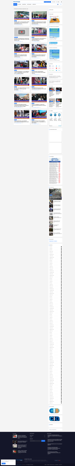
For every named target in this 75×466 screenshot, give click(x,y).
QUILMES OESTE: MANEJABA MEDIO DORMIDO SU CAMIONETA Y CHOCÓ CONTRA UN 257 (20, 55)
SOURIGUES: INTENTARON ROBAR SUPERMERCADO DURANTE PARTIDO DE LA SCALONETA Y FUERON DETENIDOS (54, 448)
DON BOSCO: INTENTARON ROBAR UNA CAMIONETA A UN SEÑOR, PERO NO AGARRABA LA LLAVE (51, 94)
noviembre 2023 (56, 290)
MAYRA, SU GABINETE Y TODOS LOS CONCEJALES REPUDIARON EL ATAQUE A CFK (39, 105)
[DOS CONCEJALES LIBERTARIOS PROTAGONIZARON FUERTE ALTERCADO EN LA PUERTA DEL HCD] (51, 226)
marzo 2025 (56, 266)
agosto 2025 (56, 258)
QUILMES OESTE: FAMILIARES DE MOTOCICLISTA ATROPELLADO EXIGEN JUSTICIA (38, 72)
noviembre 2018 (56, 380)
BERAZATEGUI (51, 241)
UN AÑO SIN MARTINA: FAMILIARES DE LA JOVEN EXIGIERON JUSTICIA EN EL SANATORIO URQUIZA (39, 39)
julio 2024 (56, 278)
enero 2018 (56, 395)
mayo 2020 (56, 353)
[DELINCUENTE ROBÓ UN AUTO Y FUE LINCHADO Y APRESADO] (51, 206)
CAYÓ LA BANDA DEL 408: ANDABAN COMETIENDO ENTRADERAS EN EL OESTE (21, 121)
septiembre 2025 (56, 257)
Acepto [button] (4, 463)
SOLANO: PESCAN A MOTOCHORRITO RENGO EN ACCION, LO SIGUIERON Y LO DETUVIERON (39, 121)
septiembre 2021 (56, 329)
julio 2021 (56, 332)
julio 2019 (56, 368)
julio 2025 (56, 260)
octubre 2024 (56, 273)
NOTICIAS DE (29, 4)
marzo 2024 (56, 284)
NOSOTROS (24, 4)
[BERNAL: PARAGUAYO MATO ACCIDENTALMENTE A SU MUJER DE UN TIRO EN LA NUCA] (51, 230)
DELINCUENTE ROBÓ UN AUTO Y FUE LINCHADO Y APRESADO (58, 92)
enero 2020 (56, 359)
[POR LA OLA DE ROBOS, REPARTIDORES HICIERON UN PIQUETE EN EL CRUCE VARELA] (51, 234)
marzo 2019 (56, 374)
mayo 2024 (56, 281)
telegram (59, 70)
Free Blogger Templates (29, 464)
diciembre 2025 (56, 254)
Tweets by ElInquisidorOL (52, 429)
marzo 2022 (56, 320)
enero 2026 (56, 252)
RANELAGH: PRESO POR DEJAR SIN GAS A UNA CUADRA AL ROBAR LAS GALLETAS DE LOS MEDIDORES (52, 104)
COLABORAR (56, 464)
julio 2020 (56, 350)
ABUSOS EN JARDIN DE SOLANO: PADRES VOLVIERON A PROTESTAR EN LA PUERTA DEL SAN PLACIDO (39, 22)
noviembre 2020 (56, 344)
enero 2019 (56, 377)
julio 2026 (56, 246)
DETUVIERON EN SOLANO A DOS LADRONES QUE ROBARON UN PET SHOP (39, 88)
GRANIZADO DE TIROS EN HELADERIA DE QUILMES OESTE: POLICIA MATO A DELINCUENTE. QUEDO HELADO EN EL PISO (55, 440)
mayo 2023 (56, 299)
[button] (61, 4)
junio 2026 (56, 248)
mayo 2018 (56, 389)
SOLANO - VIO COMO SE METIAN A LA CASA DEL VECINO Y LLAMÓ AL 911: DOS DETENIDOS (21, 89)
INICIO (16, 4)
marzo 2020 (56, 356)
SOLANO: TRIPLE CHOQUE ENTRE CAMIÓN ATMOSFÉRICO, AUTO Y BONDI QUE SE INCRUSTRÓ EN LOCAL (21, 22)
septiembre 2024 (56, 275)
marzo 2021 (56, 338)
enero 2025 (56, 269)
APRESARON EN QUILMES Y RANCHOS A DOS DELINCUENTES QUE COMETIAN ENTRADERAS (39, 55)
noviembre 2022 (56, 308)
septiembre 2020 (56, 347)
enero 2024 (56, 287)
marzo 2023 (56, 302)
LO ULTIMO (19, 4)
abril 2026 (56, 249)
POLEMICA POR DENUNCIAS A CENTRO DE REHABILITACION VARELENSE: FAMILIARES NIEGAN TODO (21, 39)
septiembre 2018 (56, 383)
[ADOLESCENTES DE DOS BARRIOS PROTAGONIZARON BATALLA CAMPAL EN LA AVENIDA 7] (51, 214)
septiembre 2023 (56, 293)
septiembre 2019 (56, 365)
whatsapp (53, 70)
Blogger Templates (19, 464)
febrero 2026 (56, 251)
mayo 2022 (56, 317)
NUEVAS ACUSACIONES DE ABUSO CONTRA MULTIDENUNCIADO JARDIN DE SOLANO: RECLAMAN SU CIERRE (21, 105)
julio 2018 (56, 386)
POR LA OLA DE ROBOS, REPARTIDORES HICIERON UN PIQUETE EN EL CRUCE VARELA (58, 234)
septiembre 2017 (56, 401)
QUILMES (55, 241)
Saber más (6, 461)
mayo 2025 (56, 263)
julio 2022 (56, 314)
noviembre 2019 (56, 362)
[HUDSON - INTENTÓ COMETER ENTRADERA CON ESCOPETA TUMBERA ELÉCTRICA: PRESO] (51, 218)
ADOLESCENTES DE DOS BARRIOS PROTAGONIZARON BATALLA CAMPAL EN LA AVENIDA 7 (58, 214)
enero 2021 (56, 341)
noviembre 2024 (56, 272)
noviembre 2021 (56, 326)
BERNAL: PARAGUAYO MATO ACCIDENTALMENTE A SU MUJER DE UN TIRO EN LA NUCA (57, 230)
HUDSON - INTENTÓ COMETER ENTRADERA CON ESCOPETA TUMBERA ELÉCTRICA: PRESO (59, 104)
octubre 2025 (56, 255)
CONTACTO (34, 4)
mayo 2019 (56, 371)
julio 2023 (56, 296)
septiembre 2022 (56, 311)
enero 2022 (56, 323)
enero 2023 (56, 305)
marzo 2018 (56, 392)
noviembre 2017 (56, 398)
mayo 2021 (56, 335)
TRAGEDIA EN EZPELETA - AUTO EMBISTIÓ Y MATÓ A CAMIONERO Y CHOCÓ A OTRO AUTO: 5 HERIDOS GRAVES (21, 72)
